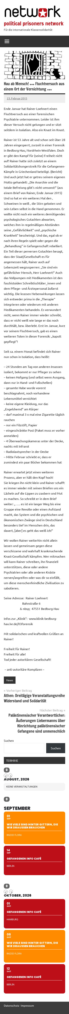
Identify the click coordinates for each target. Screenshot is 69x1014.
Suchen (9, 740)
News (9, 680)
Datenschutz (11, 1005)
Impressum (27, 1005)
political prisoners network (33, 23)
